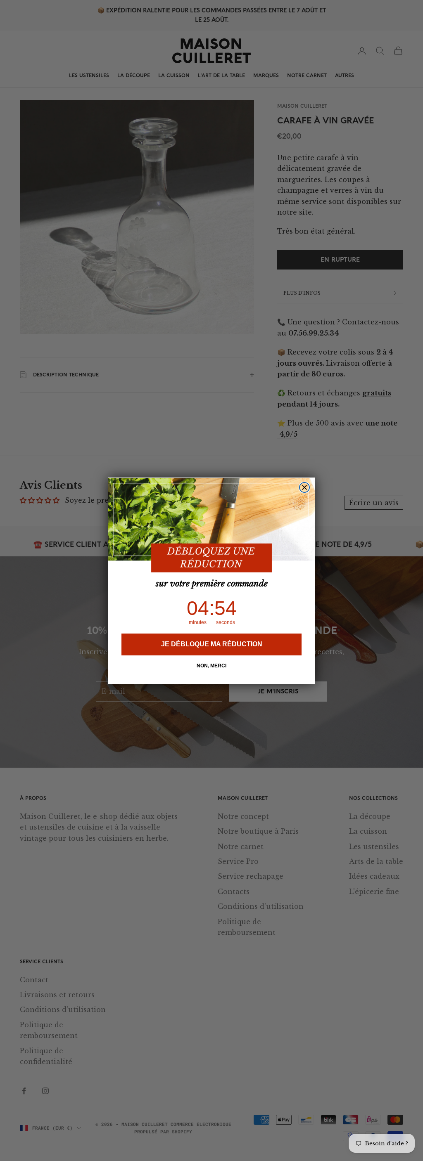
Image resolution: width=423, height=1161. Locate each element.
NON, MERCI (211, 666)
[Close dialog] (304, 487)
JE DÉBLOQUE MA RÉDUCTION (211, 644)
